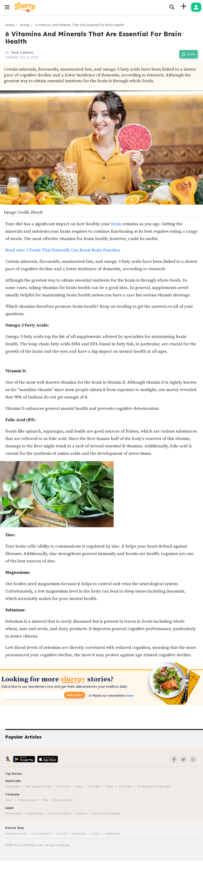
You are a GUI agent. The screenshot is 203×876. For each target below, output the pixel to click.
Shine (95, 833)
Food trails (125, 786)
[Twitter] (183, 759)
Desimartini (80, 833)
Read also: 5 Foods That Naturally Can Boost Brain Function (62, 250)
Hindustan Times (15, 833)
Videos (109, 786)
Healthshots (112, 833)
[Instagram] (193, 759)
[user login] (196, 7)
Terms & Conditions (60, 813)
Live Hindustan (41, 833)
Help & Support (27, 800)
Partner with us (63, 800)
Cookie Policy (35, 813)
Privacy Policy (13, 813)
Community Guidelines (106, 813)
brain (116, 224)
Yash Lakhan (22, 52)
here (129, 696)
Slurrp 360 (94, 786)
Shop (79, 786)
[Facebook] (174, 759)
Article (24, 25)
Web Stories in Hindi (38, 786)
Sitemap (82, 813)
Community (63, 786)
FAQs (45, 800)
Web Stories (12, 786)
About (9, 800)
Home (9, 25)
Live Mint (61, 833)
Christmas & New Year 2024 (154, 786)
